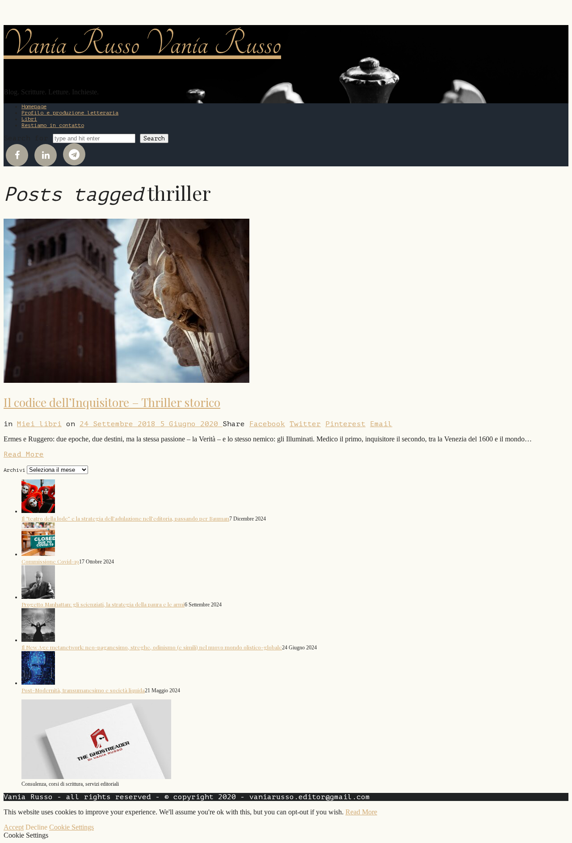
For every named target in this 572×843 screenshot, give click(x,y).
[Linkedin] (45, 155)
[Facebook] (17, 155)
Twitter (305, 424)
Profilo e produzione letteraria (69, 113)
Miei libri (39, 424)
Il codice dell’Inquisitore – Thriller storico (112, 402)
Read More (24, 454)
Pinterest (345, 424)
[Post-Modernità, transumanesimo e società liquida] (38, 682)
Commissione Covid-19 (50, 561)
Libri (29, 119)
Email (381, 424)
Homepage (33, 106)
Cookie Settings (71, 827)
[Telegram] (74, 154)
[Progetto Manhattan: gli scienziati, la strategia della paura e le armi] (38, 596)
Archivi (14, 470)
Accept (14, 827)
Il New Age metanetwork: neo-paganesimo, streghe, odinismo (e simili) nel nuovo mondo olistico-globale (151, 647)
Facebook (267, 424)
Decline (36, 827)
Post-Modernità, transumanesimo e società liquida (83, 690)
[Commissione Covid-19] (38, 553)
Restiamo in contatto (52, 125)
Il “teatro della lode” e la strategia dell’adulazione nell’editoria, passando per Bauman (125, 518)
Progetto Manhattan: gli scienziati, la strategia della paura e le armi (103, 604)
